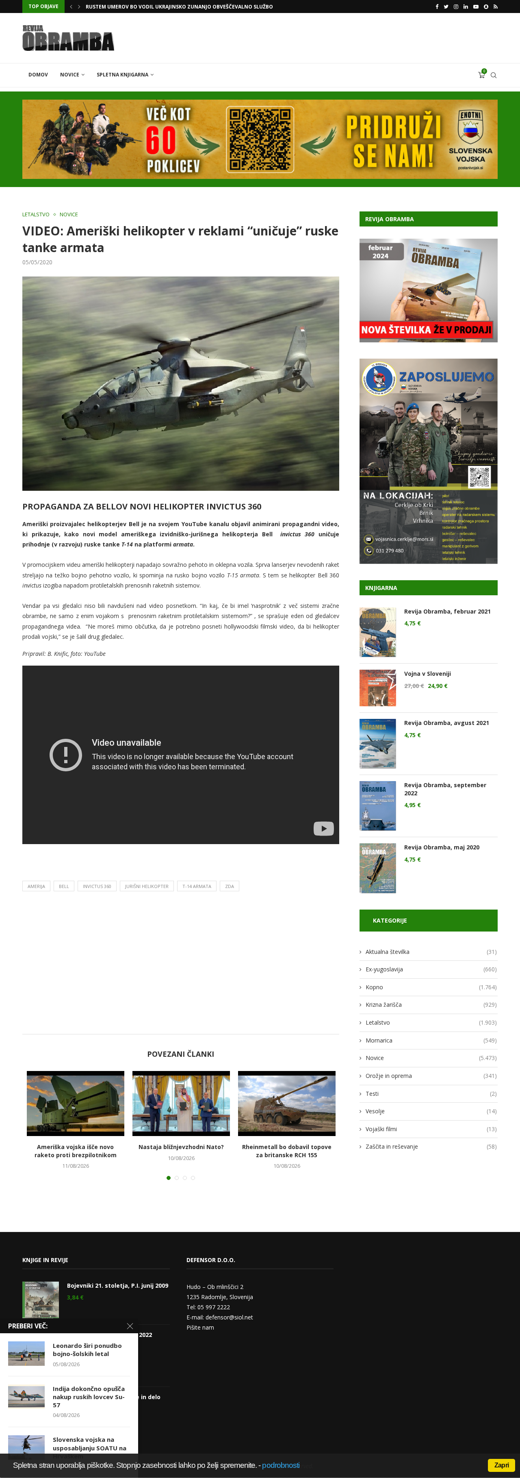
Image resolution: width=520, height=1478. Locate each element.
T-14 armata (196, 886)
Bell (64, 886)
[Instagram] (456, 6)
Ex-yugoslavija (431, 969)
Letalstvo (36, 214)
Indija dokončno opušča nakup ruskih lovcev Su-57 (89, 1396)
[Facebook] (437, 6)
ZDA (229, 886)
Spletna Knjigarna (122, 74)
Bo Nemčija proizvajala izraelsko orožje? (143, 7)
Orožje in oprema (431, 1076)
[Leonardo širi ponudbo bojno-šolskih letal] (26, 1353)
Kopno (431, 987)
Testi (431, 1093)
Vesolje (431, 1111)
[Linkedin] (466, 6)
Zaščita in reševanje (431, 1146)
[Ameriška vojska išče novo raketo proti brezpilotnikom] (75, 1103)
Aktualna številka (431, 952)
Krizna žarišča (431, 1004)
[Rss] (496, 6)
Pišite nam (200, 1327)
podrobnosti (280, 1465)
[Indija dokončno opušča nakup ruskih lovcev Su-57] (26, 1396)
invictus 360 (97, 886)
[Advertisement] (180, 965)
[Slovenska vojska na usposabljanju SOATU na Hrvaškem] (26, 1447)
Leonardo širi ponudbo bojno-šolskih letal (87, 1349)
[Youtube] (476, 6)
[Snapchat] (486, 6)
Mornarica (431, 1040)
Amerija (36, 886)
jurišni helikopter (147, 886)
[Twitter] (446, 6)
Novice (69, 74)
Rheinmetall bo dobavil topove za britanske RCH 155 (287, 1151)
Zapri (501, 1465)
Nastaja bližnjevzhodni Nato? (181, 1147)
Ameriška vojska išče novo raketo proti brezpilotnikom (76, 1151)
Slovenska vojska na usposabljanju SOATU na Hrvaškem (89, 1447)
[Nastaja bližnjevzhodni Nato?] (181, 1103)
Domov (38, 74)
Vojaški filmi (431, 1129)
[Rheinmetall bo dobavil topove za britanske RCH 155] (287, 1103)
